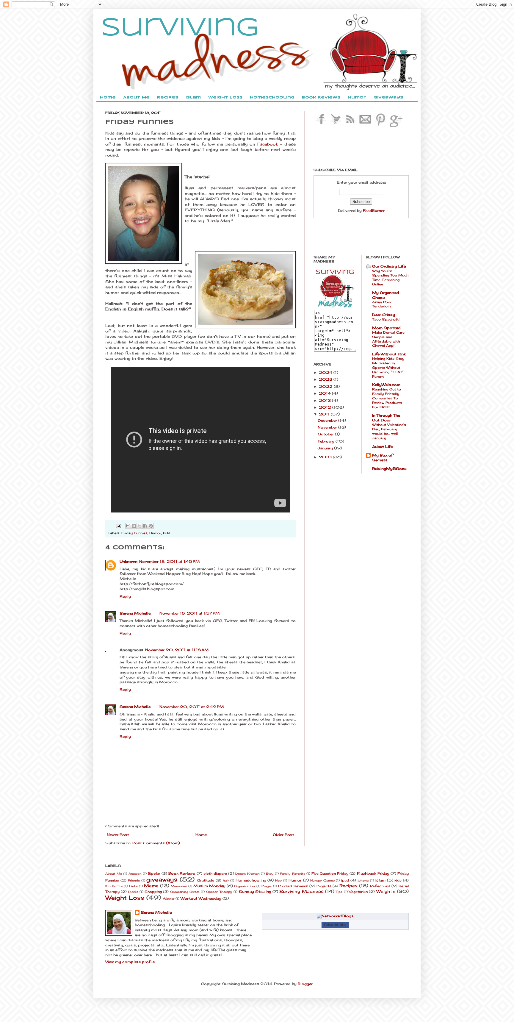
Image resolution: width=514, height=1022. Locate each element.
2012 (325, 407)
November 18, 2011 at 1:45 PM (169, 561)
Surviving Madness (301, 891)
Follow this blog (335, 924)
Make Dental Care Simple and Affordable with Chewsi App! (388, 339)
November (328, 427)
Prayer (266, 886)
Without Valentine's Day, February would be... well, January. (389, 431)
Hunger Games (322, 880)
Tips (339, 891)
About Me (113, 873)
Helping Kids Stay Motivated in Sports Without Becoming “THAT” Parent (388, 367)
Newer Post (118, 834)
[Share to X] (139, 526)
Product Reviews (293, 886)
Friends (134, 880)
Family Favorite (292, 873)
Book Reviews (181, 873)
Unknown (128, 561)
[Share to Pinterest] (151, 526)
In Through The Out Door (386, 417)
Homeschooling (251, 880)
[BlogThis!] (134, 526)
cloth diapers (215, 873)
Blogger (305, 984)
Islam (380, 880)
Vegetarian (358, 892)
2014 (325, 393)
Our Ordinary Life (389, 266)
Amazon (135, 873)
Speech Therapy (219, 891)
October (326, 434)
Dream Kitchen (247, 873)
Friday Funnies (134, 533)
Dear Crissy (383, 314)
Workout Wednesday (201, 898)
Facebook (267, 144)
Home (201, 834)
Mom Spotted (386, 328)
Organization (244, 886)
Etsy (270, 873)
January (326, 448)
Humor (155, 533)
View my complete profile (130, 962)
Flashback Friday (373, 873)
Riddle (133, 891)
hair (226, 880)
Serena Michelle (135, 613)
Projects (323, 886)
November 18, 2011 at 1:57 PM (189, 613)
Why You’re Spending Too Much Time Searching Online (390, 277)
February (327, 441)
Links (133, 886)
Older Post (283, 834)
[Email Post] (118, 525)
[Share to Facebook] (145, 526)
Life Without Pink (389, 354)
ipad (345, 880)
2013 (325, 400)
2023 (326, 379)
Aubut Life (382, 446)
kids (166, 533)
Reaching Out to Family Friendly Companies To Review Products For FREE (387, 398)
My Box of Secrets (382, 457)
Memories (179, 886)
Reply (125, 596)
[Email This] (128, 526)
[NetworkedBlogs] (335, 916)
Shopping (153, 892)
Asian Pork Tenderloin (381, 304)
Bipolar (154, 873)
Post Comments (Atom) (156, 843)
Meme (151, 885)
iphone (363, 880)
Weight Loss (124, 897)
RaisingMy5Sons (389, 468)
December (328, 420)
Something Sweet (185, 891)
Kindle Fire (114, 886)
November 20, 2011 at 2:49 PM (191, 706)
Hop (278, 880)
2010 (326, 457)
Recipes (348, 885)
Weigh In (386, 891)
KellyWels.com (386, 384)
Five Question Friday (329, 873)
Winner (168, 898)
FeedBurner (374, 210)
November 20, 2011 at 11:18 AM (177, 650)
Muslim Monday (209, 886)
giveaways (161, 879)
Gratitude (205, 880)
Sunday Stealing (255, 891)
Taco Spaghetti (385, 319)
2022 (326, 386)
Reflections (380, 886)
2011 (325, 414)
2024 (326, 372)
